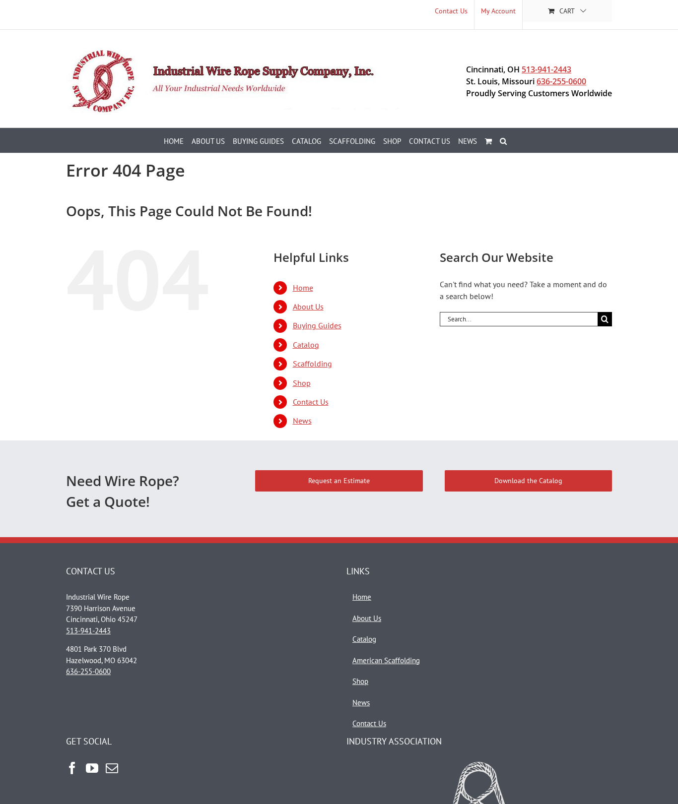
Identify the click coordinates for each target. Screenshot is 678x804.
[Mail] (112, 768)
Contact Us (311, 402)
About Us (308, 306)
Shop (302, 383)
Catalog (306, 345)
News (302, 421)
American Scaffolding (386, 660)
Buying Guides (317, 325)
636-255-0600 (561, 81)
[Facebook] (72, 768)
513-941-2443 (546, 69)
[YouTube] (92, 768)
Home (303, 288)
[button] (503, 140)
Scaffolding (312, 364)
